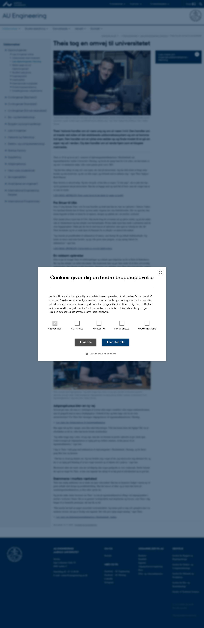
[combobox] (160, 272)
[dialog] (102, 314)
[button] (102, 354)
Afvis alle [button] (86, 342)
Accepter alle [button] (115, 342)
